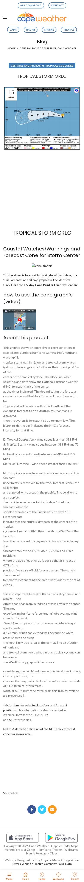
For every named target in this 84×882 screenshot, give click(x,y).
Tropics (68, 29)
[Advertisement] (42, 168)
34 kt (36, 715)
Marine (49, 29)
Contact (57, 5)
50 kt (44, 715)
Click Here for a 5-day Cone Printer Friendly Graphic (40, 285)
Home (12, 48)
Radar (30, 29)
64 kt (12, 720)
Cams (13, 29)
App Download (31, 5)
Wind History (17, 662)
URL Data (65, 864)
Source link (10, 793)
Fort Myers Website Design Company (45, 862)
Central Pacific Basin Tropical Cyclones (48, 48)
